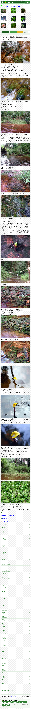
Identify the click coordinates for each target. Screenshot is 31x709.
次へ (2, 512)
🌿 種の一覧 (13, 32)
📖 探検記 (20, 32)
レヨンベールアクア (16, 696)
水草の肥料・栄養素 (6, 702)
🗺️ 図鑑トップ (5, 32)
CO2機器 (15, 702)
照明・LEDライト (22, 702)
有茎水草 (2, 14)
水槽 (8, 704)
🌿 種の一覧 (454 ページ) (7, 518)
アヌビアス (23, 21)
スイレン (2, 28)
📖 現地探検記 (4, 521)
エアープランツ (24, 28)
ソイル (3, 704)
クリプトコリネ (4, 20)
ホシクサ (12, 14)
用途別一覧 (21, 2)
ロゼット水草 (23, 14)
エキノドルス (13, 21)
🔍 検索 (27, 2)
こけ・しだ (13, 28)
